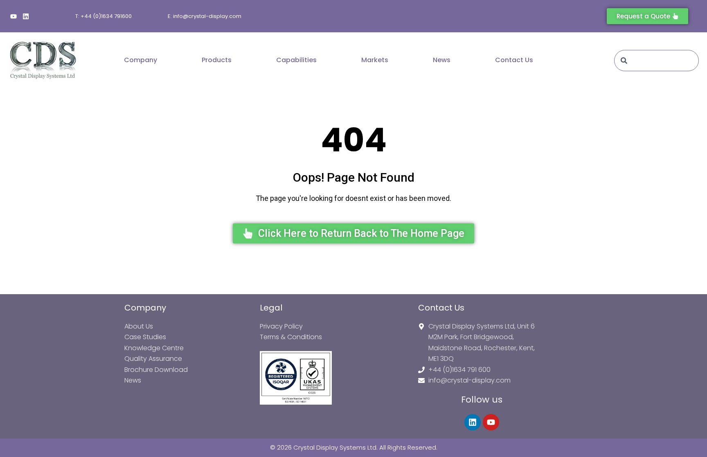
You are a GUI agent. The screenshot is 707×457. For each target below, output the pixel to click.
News (441, 60)
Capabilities (296, 60)
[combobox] (656, 60)
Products (217, 60)
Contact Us (514, 60)
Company (140, 60)
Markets (374, 60)
